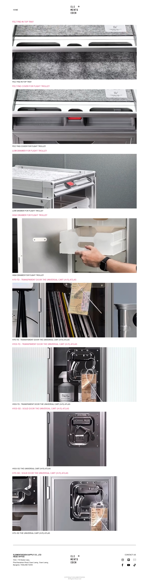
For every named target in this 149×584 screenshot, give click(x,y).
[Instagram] (122, 559)
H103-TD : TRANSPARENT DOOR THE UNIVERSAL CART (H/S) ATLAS (44, 344)
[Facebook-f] (122, 565)
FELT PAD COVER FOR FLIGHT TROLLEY (31, 86)
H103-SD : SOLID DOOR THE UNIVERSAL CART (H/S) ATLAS (40, 409)
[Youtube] (128, 565)
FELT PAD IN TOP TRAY (23, 22)
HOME (15, 10)
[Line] (128, 559)
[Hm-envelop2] (134, 559)
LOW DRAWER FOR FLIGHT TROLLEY (29, 151)
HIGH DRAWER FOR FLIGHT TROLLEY (29, 215)
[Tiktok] (134, 565)
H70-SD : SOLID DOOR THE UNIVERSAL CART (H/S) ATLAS (40, 473)
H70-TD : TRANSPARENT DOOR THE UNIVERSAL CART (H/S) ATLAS (44, 280)
